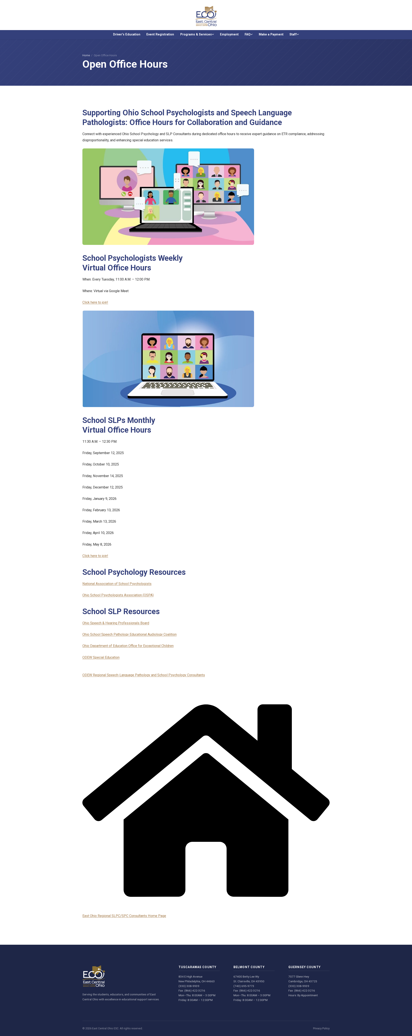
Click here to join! (95, 302)
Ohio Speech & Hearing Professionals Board (115, 623)
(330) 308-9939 (189, 986)
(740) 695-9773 (243, 986)
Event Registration (160, 34)
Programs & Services (196, 34)
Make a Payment (271, 34)
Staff (293, 34)
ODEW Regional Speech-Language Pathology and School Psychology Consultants (143, 675)
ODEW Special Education (101, 657)
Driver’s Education (126, 34)
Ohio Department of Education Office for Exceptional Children (128, 646)
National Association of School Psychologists (116, 584)
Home (86, 55)
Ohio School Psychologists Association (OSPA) (118, 595)
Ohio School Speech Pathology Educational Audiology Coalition (129, 634)
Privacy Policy (321, 1028)
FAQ (247, 34)
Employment (229, 34)
